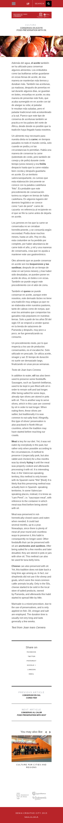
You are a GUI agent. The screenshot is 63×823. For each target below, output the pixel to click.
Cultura (30, 25)
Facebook (31, 652)
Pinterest (31, 661)
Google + (31, 665)
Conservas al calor (31, 712)
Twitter (31, 656)
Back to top (31, 817)
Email (31, 674)
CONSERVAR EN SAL (31, 695)
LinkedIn (32, 669)
